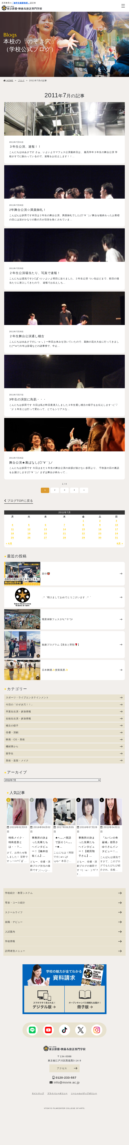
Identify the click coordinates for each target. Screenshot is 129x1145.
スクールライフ (14, 912)
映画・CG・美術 (15, 739)
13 (45, 529)
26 (29, 537)
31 (116, 537)
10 (116, 525)
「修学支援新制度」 (21, 3)
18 (12, 533)
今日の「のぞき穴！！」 (20, 704)
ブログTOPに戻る (19, 500)
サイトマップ (38, 1093)
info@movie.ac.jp (66, 1082)
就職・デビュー (14, 922)
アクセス (62, 1068)
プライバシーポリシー (57, 1093)
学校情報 (10, 941)
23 (99, 533)
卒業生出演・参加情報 (18, 711)
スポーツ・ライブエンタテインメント (27, 697)
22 (83, 533)
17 (116, 529)
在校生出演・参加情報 (18, 718)
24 (116, 533)
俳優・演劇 (12, 732)
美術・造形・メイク (17, 760)
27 (45, 537)
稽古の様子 (12, 725)
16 (99, 529)
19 (29, 533)
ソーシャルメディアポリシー (84, 1093)
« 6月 (9, 543)
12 (29, 529)
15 (83, 529)
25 (12, 537)
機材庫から (12, 746)
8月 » (120, 543)
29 (83, 537)
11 (12, 529)
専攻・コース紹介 (15, 902)
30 (99, 537)
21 (64, 533)
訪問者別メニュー (15, 951)
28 (64, 537)
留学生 (9, 753)
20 (45, 533)
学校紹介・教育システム (19, 893)
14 (64, 529)
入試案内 (10, 931)
